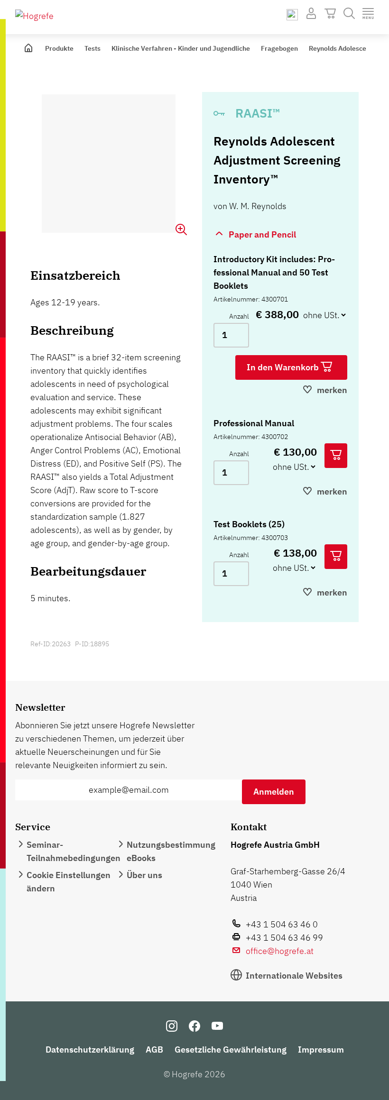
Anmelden (273, 791)
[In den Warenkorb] (335, 455)
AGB (154, 1049)
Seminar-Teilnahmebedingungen (73, 851)
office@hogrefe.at (280, 950)
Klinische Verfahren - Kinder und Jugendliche (180, 48)
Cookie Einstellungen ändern (69, 882)
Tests (92, 48)
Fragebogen (279, 48)
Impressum (321, 1049)
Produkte (59, 48)
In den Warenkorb (284, 367)
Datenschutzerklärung (90, 1049)
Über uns (144, 875)
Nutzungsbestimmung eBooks (171, 851)
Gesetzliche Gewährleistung (231, 1049)
